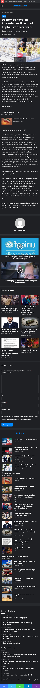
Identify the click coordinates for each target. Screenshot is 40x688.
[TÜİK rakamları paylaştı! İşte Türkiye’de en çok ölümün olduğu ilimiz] (30, 322)
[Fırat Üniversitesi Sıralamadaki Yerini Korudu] (7, 564)
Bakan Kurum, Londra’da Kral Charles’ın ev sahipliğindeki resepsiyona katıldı (29, 309)
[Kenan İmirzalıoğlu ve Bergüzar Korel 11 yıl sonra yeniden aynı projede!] (7, 458)
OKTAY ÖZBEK (8, 31)
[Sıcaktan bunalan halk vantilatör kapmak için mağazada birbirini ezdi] (10, 300)
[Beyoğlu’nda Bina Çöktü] (30, 343)
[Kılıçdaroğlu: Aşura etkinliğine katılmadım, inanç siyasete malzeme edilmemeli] (10, 343)
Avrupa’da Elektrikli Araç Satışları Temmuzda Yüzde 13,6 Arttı (25, 466)
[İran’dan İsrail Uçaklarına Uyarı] (6, 121)
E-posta (4, 402)
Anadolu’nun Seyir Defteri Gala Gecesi (15, 556)
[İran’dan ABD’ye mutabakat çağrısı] (7, 441)
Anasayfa (6, 12)
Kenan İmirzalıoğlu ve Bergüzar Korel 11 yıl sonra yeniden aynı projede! (24, 458)
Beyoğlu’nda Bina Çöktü (29, 350)
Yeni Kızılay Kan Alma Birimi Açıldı (25, 570)
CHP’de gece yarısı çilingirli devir (25, 586)
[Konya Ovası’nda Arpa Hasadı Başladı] (7, 597)
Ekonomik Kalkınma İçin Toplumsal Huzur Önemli (9, 330)
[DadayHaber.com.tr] (20, 6)
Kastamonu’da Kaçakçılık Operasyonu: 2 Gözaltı (22, 514)
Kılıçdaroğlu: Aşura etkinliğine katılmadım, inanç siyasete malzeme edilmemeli (9, 352)
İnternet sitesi (5, 409)
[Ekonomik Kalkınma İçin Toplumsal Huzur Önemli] (10, 322)
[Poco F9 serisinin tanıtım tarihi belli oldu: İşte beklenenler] (7, 450)
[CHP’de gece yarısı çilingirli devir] (7, 589)
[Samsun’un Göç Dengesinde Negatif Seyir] (7, 580)
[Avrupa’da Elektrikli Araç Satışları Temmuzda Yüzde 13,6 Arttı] (7, 467)
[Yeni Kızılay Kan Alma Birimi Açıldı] (7, 572)
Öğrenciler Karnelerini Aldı (10, 112)
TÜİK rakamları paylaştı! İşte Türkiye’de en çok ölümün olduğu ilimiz (29, 331)
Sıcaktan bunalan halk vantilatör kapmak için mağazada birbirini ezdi (9, 308)
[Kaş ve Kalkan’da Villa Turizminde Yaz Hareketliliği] (7, 489)
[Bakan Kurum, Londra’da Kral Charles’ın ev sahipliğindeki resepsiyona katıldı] (30, 300)
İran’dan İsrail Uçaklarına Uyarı (23, 119)
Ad (2, 395)
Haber (11, 12)
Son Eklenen (20, 433)
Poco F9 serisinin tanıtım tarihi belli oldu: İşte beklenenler (25, 448)
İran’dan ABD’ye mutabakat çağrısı (25, 439)
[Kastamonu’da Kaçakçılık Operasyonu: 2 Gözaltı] (7, 515)
